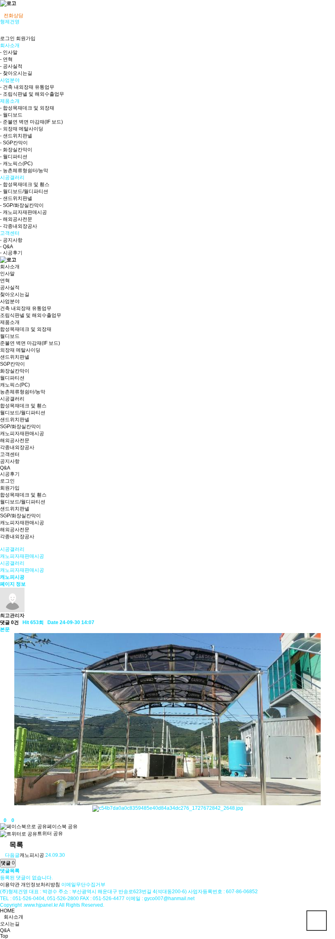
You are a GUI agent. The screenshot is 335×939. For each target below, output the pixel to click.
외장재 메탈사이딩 (20, 350)
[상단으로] (316, 920)
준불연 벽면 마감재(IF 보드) (30, 343)
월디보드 (10, 336)
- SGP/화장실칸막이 (22, 205)
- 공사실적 (11, 66)
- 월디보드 (11, 115)
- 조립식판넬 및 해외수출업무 (32, 94)
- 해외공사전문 (16, 219)
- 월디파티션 (13, 156)
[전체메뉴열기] (2, 10)
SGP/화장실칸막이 (20, 426)
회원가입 (26, 38)
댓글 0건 (9, 622)
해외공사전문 (14, 440)
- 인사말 (9, 52)
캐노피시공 (32, 855)
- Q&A (6, 246)
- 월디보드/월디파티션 (24, 191)
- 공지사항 (11, 240)
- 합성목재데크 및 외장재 (27, 108)
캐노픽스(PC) (15, 385)
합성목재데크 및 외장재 (25, 329)
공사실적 (10, 287)
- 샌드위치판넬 (16, 136)
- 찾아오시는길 (16, 73)
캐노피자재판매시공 (22, 433)
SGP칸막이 (12, 364)
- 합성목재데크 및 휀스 (24, 184)
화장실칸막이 (14, 371)
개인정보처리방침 (40, 884)
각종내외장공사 (17, 447)
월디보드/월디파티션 (22, 413)
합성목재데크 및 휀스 (23, 406)
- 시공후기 (11, 253)
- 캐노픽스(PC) (16, 163)
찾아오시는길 (14, 294)
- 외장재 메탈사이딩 (21, 129)
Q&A (5, 468)
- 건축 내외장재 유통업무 (27, 87)
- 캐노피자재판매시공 (23, 212)
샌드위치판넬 (14, 357)
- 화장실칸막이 (16, 150)
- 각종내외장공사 (18, 226)
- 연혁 (6, 59)
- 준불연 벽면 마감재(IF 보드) (31, 122)
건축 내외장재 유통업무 (25, 308)
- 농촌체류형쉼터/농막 (24, 170)
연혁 (5, 280)
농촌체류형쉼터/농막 (22, 392)
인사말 (7, 273)
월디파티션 (12, 378)
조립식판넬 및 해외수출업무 (30, 315)
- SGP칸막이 (14, 143)
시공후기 (10, 474)
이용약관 (10, 884)
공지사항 (10, 461)
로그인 (7, 38)
